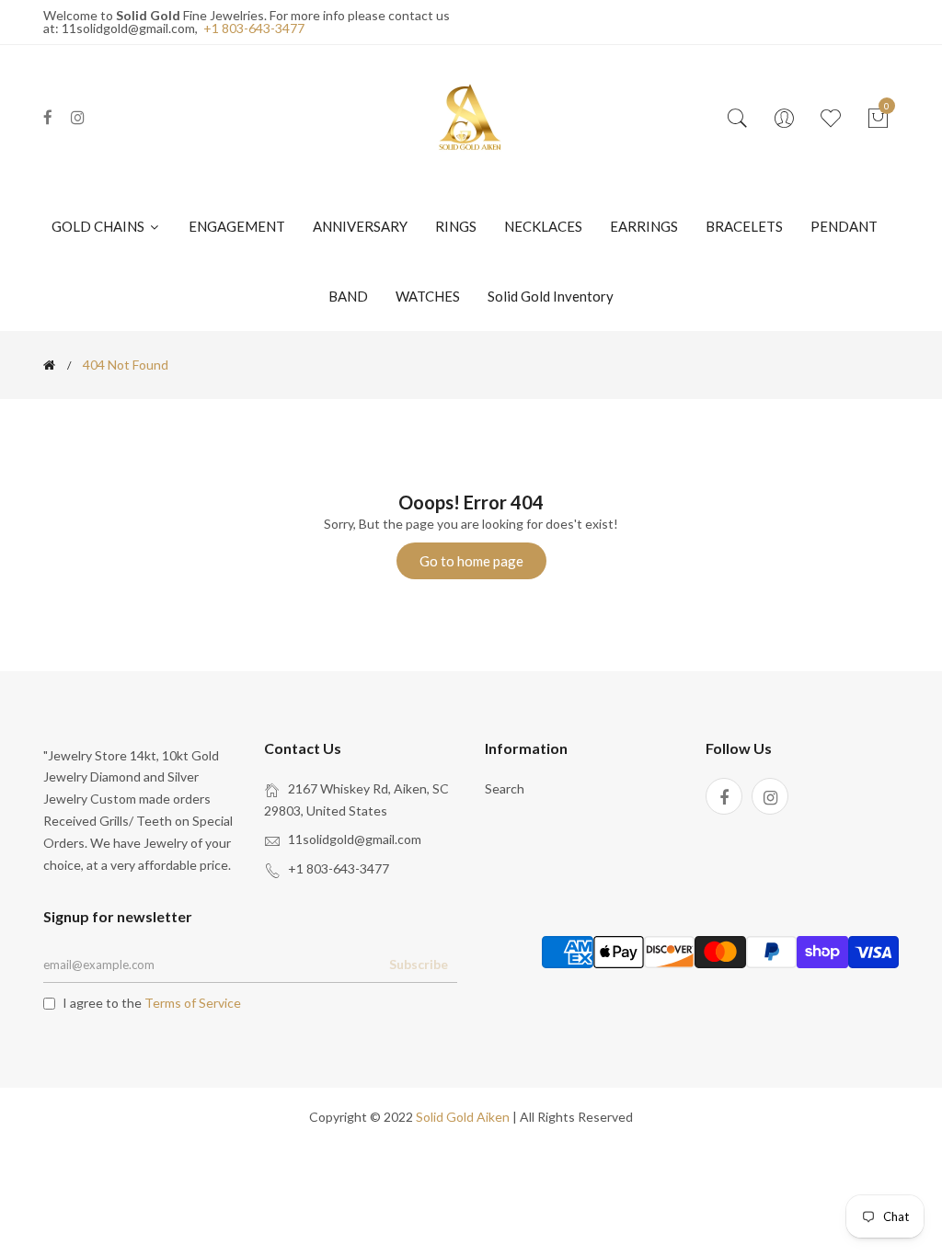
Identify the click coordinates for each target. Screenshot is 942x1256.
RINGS (456, 226)
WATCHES (428, 296)
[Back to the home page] (49, 365)
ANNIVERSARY (360, 226)
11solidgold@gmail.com (354, 839)
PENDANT (844, 226)
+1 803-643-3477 (253, 28)
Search (504, 788)
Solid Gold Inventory (551, 296)
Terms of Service (192, 1003)
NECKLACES (543, 226)
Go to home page (471, 561)
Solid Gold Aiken (463, 1117)
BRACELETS (744, 226)
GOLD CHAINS (99, 226)
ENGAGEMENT (237, 226)
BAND (348, 296)
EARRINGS (644, 226)
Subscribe (418, 964)
